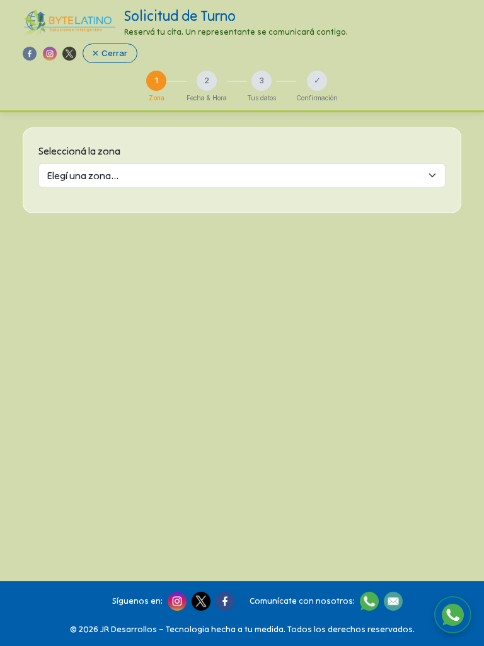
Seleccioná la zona (79, 150)
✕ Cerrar (109, 53)
